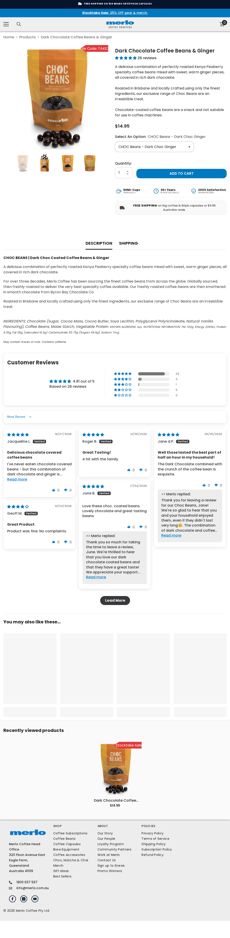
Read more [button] (17, 479)
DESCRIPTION (99, 243)
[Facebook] (12, 898)
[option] (55, 97)
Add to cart (182, 173)
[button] (126, 58)
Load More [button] (115, 600)
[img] (18, 434)
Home (8, 37)
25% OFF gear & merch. (115, 13)
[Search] (19, 24)
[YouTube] (34, 898)
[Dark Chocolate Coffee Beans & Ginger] (115, 768)
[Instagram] (23, 898)
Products (27, 37)
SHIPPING (128, 243)
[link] (30, 709)
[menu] (6, 24)
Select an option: (160, 136)
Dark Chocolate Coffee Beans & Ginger (115, 800)
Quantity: (123, 163)
